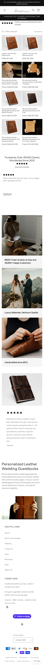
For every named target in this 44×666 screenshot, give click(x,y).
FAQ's (7, 565)
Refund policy (24, 657)
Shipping (8, 543)
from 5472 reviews (22, 167)
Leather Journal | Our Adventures (9, 54)
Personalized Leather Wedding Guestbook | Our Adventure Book (11, 139)
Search (7, 533)
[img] (22, 163)
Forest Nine (13, 657)
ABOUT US (8, 570)
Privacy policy (34, 657)
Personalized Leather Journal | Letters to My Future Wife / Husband (10, 82)
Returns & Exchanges (12, 538)
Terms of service (10, 661)
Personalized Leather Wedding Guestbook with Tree (31, 110)
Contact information (23, 661)
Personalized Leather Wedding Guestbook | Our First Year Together (31, 139)
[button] (4, 10)
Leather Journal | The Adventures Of (29, 54)
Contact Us (9, 549)
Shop (7, 554)
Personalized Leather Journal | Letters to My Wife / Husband (32, 82)
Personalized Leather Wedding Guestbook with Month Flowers (11, 110)
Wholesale (9, 559)
